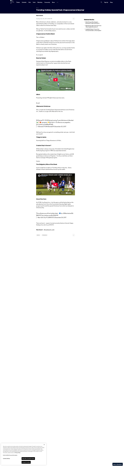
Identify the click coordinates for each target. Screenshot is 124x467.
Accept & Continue (26, 462)
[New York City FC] (12, 2)
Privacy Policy (17, 452)
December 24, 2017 (60, 217)
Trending (44, 235)
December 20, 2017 (60, 126)
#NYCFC (39, 215)
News (38, 235)
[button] (57, 2)
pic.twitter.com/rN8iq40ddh (44, 124)
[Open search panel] (101, 2)
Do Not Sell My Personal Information (10, 455)
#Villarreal (50, 120)
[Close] (44, 444)
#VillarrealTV (40, 120)
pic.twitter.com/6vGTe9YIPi (50, 215)
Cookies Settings (6, 458)
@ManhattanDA (68, 213)
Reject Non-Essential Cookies (28, 458)
